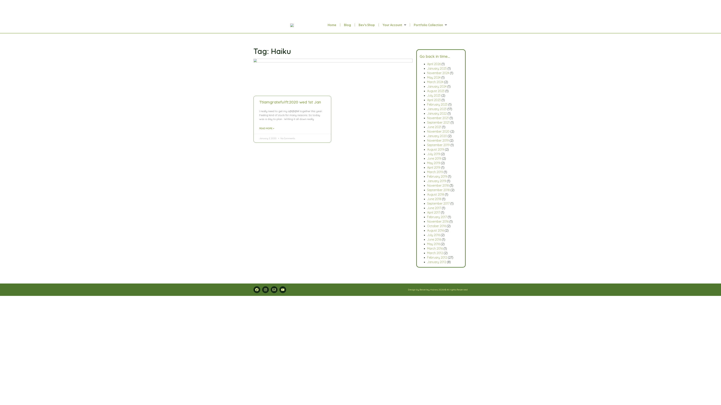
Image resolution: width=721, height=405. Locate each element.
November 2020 (438, 131)
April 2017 (433, 212)
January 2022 (437, 113)
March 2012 (435, 253)
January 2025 (437, 68)
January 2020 (437, 136)
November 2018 (438, 185)
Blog (347, 25)
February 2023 (437, 104)
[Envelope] (274, 289)
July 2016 (433, 235)
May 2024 (433, 77)
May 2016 (433, 244)
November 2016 (438, 221)
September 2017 (438, 203)
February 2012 (437, 257)
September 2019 (438, 145)
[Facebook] (256, 289)
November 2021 (438, 118)
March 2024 (435, 82)
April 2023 (434, 100)
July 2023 (433, 95)
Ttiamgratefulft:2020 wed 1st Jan (290, 102)
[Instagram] (265, 289)
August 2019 (435, 149)
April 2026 (434, 64)
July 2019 (433, 154)
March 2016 (435, 248)
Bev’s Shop (367, 25)
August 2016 (435, 230)
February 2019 (437, 176)
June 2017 (434, 208)
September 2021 (438, 122)
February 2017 (437, 217)
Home (332, 25)
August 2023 (435, 91)
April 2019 (433, 167)
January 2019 (436, 181)
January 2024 (436, 86)
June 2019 (434, 158)
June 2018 (434, 199)
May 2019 (433, 163)
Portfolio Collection (428, 25)
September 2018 (438, 190)
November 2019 (438, 140)
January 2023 (436, 109)
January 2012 (436, 262)
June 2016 (434, 239)
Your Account (392, 25)
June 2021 (434, 127)
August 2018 (435, 194)
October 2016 (436, 226)
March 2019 (435, 172)
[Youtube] (282, 289)
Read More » (266, 128)
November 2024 (438, 73)
